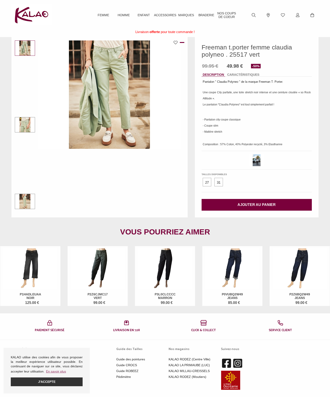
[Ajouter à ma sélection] (177, 42)
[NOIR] (256, 160)
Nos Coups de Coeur (226, 15)
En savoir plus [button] (56, 371)
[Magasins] (268, 15)
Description (213, 74)
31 (218, 182)
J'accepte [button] (46, 382)
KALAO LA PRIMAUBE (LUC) (189, 365)
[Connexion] (297, 15)
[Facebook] (226, 363)
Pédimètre (123, 377)
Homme (124, 15)
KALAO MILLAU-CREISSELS (189, 371)
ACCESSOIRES (165, 15)
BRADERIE (206, 15)
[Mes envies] (283, 15)
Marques (186, 15)
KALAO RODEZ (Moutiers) (187, 377)
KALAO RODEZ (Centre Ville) (189, 359)
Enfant (144, 15)
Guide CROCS (126, 365)
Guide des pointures (130, 359)
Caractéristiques (243, 74)
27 (207, 182)
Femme (103, 15)
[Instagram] (237, 363)
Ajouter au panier (257, 205)
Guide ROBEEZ (127, 371)
